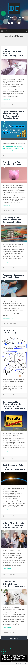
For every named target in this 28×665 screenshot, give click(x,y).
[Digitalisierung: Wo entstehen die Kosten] (14, 175)
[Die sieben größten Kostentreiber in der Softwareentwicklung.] (14, 233)
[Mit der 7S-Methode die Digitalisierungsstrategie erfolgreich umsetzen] (14, 539)
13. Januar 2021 (7, 210)
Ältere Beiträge (14, 638)
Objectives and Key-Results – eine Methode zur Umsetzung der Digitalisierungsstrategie (14, 405)
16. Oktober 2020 (8, 394)
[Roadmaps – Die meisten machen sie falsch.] (14, 288)
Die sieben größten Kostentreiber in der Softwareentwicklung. (13, 219)
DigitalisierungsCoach (14, 16)
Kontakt (4, 651)
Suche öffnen (25, 31)
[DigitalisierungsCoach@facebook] (9, 22)
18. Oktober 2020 (8, 323)
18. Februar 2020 (8, 516)
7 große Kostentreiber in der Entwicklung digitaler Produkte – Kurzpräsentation (13, 114)
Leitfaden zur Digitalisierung (9, 331)
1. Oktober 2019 (7, 632)
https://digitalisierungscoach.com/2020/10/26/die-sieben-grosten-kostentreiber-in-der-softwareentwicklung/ (14, 148)
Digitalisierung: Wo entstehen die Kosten (12, 163)
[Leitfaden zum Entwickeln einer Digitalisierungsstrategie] (14, 597)
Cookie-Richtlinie (15, 659)
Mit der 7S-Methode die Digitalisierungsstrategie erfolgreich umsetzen (14, 525)
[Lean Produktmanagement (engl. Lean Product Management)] (14, 67)
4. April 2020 (7, 458)
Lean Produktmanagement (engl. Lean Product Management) (13, 52)
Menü (5, 31)
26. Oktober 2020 (8, 267)
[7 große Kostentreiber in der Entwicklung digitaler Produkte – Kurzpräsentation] (14, 130)
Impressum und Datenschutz (9, 649)
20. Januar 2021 (7, 155)
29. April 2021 (7, 104)
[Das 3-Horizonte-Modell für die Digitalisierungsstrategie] (14, 478)
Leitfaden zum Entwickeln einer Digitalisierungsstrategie (14, 584)
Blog (3, 653)
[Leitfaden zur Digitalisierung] (14, 356)
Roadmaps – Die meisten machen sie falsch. (14, 276)
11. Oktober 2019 (8, 574)
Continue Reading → (8, 99)
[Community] (19, 22)
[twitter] (15, 22)
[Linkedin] (12, 22)
